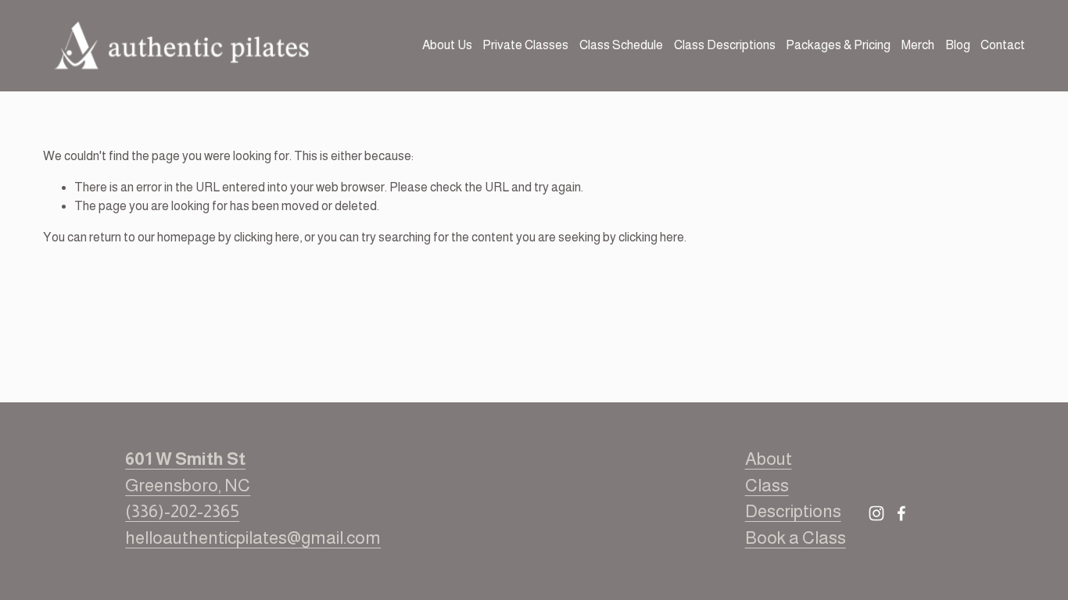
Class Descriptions (725, 45)
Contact (1002, 45)
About (768, 459)
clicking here (266, 237)
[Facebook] (901, 513)
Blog (957, 45)
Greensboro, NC (187, 472)
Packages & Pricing (838, 45)
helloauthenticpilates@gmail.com (253, 538)
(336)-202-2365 (182, 511)
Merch (917, 45)
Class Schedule (621, 45)
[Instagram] (876, 513)
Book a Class (795, 538)
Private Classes (525, 45)
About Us (447, 45)
